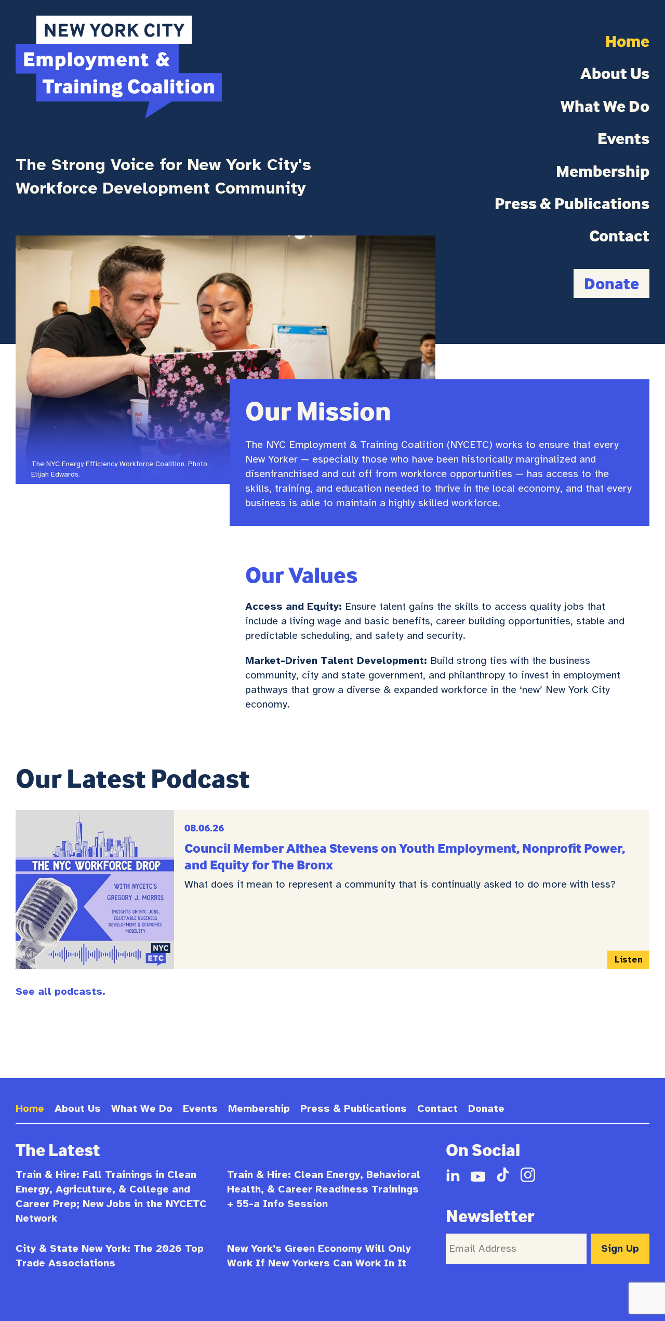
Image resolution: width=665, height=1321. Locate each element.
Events (623, 138)
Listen (632, 961)
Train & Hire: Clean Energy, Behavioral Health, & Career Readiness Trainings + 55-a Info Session (323, 1189)
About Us (614, 73)
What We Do (605, 106)
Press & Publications (572, 203)
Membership (602, 171)
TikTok (503, 1175)
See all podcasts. (60, 991)
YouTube (478, 1175)
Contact (619, 236)
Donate (611, 283)
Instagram (528, 1175)
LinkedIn (453, 1175)
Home (627, 41)
